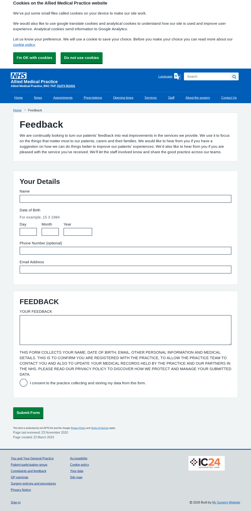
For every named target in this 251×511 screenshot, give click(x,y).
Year (67, 224)
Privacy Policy (78, 428)
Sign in (16, 502)
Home (18, 97)
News (38, 97)
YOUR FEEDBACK (36, 311)
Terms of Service (100, 428)
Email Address (32, 262)
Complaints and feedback (28, 470)
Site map (76, 477)
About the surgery (198, 97)
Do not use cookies (81, 58)
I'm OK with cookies (34, 58)
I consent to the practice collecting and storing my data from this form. (88, 383)
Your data (76, 470)
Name (25, 191)
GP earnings (19, 477)
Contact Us (229, 97)
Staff (171, 97)
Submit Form (28, 413)
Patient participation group (29, 464)
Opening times (123, 97)
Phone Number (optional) (41, 243)
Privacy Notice (21, 489)
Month (47, 224)
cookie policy (24, 45)
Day (23, 224)
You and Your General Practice (32, 458)
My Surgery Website (226, 502)
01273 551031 (66, 85)
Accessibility (78, 458)
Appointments (63, 97)
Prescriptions (93, 97)
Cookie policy (79, 464)
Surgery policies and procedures (33, 483)
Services (151, 97)
